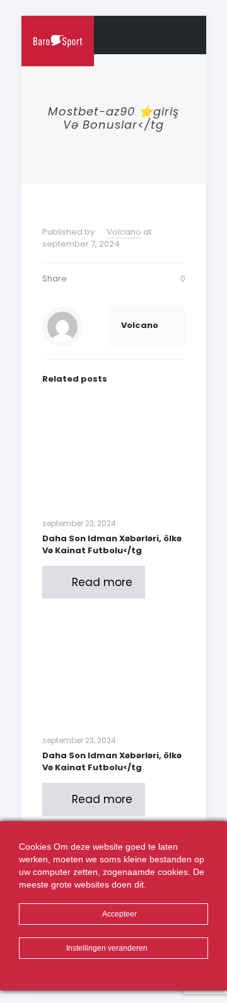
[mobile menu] (189, 34)
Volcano (124, 232)
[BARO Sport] (57, 35)
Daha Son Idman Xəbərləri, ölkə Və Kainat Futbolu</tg (112, 544)
